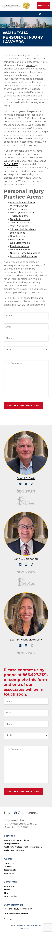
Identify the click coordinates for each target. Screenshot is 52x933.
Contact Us (9, 863)
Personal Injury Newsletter (18, 909)
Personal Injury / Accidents (16, 840)
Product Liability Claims (23, 256)
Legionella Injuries (20, 249)
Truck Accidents (19, 216)
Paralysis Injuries (19, 246)
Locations (10, 881)
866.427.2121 (35, 674)
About (8, 858)
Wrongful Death (19, 205)
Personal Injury (18, 209)
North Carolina (11, 896)
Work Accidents (19, 226)
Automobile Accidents (22, 202)
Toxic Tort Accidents (21, 222)
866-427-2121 (43, 5)
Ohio (6, 893)
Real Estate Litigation (14, 850)
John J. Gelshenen (26, 559)
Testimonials (10, 870)
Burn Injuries (17, 236)
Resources (9, 873)
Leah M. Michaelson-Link (26, 639)
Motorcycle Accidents (22, 212)
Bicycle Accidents (20, 219)
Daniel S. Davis (26, 478)
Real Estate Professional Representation (23, 847)
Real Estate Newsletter (16, 914)
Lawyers (8, 867)
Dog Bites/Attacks (20, 243)
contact (30, 65)
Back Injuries (17, 239)
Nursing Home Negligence (25, 253)
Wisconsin (9, 886)
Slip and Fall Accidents (23, 229)
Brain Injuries (17, 232)
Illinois (7, 890)
